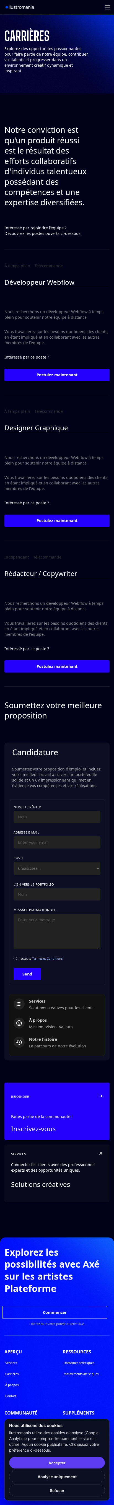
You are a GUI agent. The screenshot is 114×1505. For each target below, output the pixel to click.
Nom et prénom (28, 807)
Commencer (55, 1312)
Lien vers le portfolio (34, 884)
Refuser (57, 1490)
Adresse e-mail (26, 832)
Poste (19, 858)
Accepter (57, 1462)
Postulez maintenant (57, 374)
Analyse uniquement (57, 1476)
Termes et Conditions (47, 958)
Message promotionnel (35, 910)
